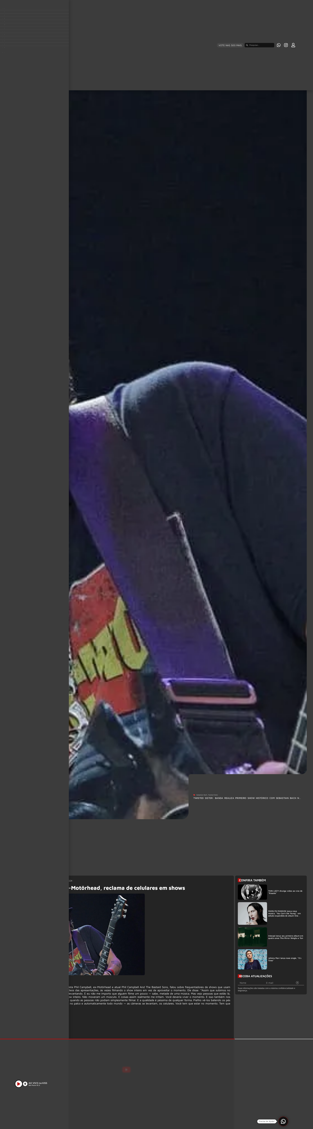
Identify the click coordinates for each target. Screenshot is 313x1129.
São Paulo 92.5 (34, 1085)
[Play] (18, 1083)
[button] (283, 1121)
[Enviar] (297, 982)
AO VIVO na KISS (38, 1083)
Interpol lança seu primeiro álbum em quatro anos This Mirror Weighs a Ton (285, 937)
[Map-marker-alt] (25, 1084)
